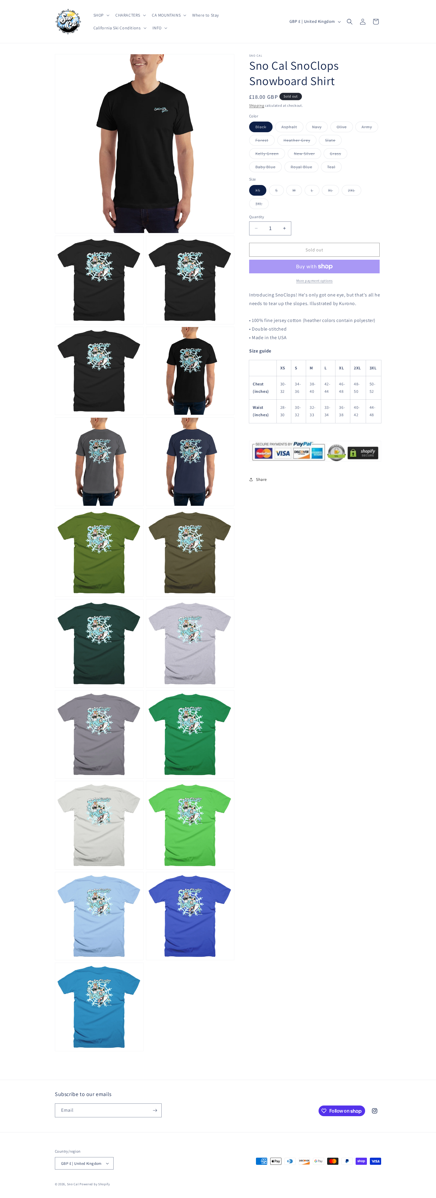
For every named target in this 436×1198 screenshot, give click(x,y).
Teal (334, 168)
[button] (101, 15)
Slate (333, 141)
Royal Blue (305, 168)
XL (333, 191)
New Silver (307, 155)
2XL (354, 191)
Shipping (256, 105)
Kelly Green (270, 155)
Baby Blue (268, 168)
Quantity (256, 216)
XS (260, 191)
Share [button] (261, 479)
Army (370, 128)
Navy (320, 128)
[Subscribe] (154, 1110)
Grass (338, 155)
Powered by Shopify (94, 1184)
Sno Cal (73, 1184)
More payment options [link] (314, 280)
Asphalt (292, 128)
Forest (265, 141)
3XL (262, 204)
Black (264, 128)
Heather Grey (300, 141)
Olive (345, 128)
